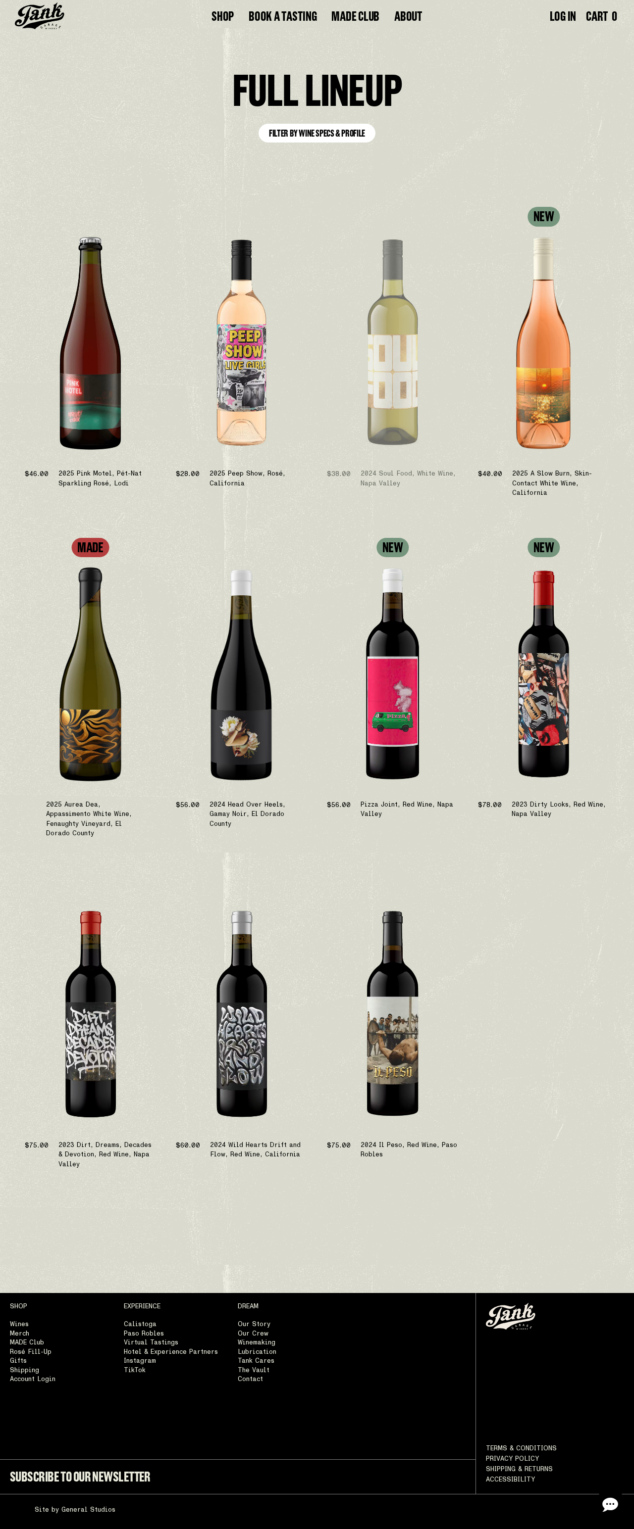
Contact (250, 1379)
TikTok (135, 1370)
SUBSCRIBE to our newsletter (80, 1477)
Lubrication (257, 1352)
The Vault (253, 1370)
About (408, 16)
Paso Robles (144, 1334)
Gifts (18, 1361)
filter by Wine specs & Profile (317, 133)
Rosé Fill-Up (31, 1352)
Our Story (254, 1324)
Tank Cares (256, 1361)
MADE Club (355, 16)
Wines (19, 1324)
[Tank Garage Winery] (39, 16)
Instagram (140, 1361)
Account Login (32, 1379)
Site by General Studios (75, 1510)
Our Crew (253, 1334)
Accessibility (510, 1480)
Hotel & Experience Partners (171, 1352)
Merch (19, 1334)
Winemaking (256, 1342)
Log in (563, 16)
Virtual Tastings (151, 1342)
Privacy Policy (512, 1459)
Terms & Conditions (521, 1448)
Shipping (24, 1370)
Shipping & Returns (519, 1469)
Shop (222, 16)
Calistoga (140, 1324)
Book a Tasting (283, 16)
